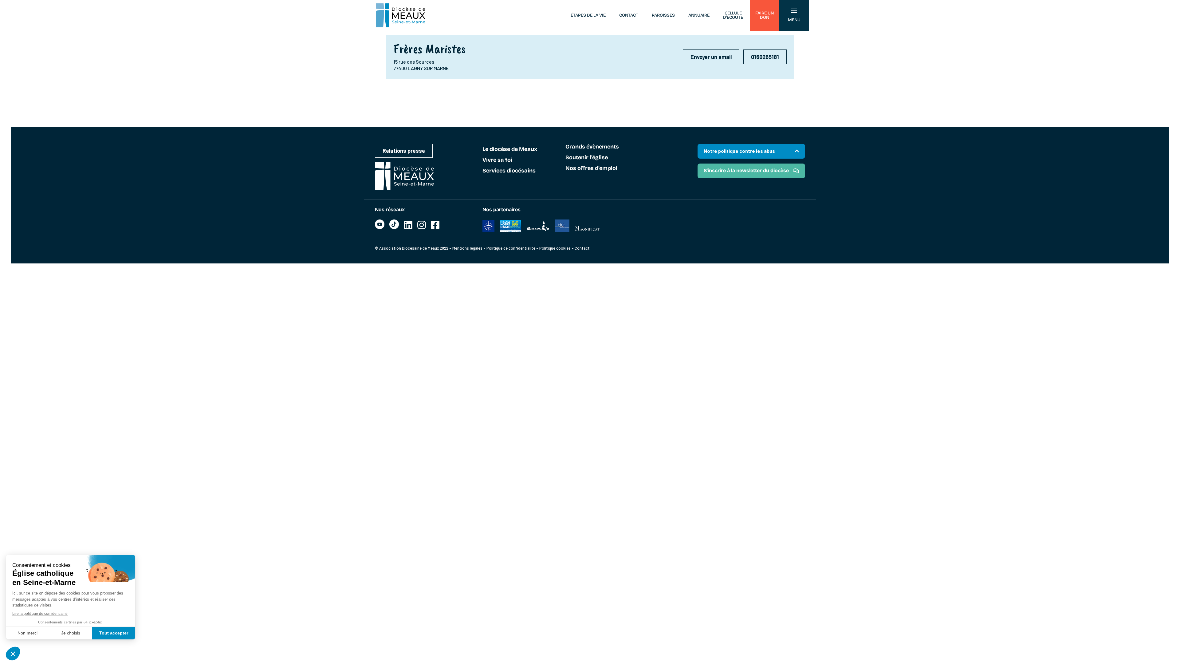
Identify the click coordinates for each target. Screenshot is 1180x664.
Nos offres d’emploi (591, 168)
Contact (628, 15)
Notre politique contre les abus (739, 151)
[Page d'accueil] (400, 15)
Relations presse (404, 150)
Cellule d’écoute (733, 15)
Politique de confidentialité (510, 248)
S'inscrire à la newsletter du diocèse (746, 170)
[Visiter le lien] (379, 227)
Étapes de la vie (588, 15)
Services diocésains (509, 171)
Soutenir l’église (586, 158)
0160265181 (765, 56)
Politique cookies (555, 248)
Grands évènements (592, 147)
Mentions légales (467, 248)
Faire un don (764, 15)
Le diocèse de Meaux (509, 149)
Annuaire (699, 15)
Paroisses (663, 15)
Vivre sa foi (497, 160)
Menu (794, 19)
